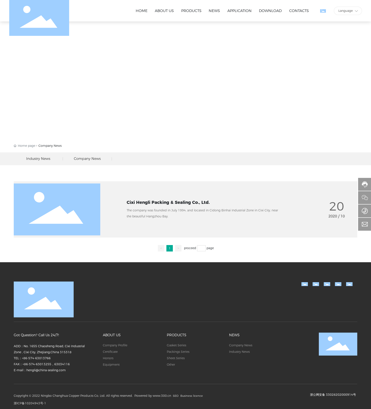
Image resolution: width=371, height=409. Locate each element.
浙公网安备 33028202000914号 (333, 395)
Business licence (191, 395)
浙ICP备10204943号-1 (30, 403)
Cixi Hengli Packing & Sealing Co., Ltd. (168, 202)
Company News (87, 159)
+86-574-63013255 (37, 364)
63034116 (62, 364)
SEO (176, 395)
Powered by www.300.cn (152, 396)
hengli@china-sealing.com (46, 370)
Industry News (38, 159)
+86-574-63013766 (36, 358)
